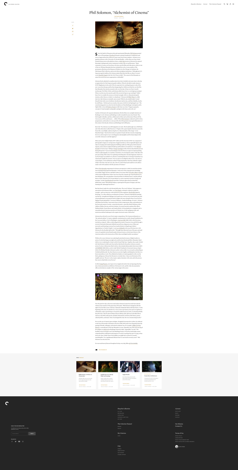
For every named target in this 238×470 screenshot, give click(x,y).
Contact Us (178, 426)
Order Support (121, 450)
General (120, 448)
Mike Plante (131, 97)
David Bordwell (109, 180)
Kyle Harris (123, 61)
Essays (176, 413)
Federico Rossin (112, 107)
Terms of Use (179, 433)
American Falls (121, 220)
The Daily (81, 357)
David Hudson (119, 16)
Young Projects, (103, 264)
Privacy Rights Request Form (182, 439)
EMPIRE (99, 248)
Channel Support (122, 454)
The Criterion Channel (215, 4)
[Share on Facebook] (72, 25)
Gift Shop (120, 419)
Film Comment (125, 119)
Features (177, 415)
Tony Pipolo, (118, 190)
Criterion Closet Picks (123, 417)
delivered (106, 329)
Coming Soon (121, 415)
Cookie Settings (179, 437)
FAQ (119, 446)
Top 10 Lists (178, 411)
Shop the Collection (196, 4)
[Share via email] (72, 31)
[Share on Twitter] (72, 28)
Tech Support (121, 452)
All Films (120, 411)
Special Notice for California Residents (184, 441)
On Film (80, 386)
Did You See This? (147, 374)
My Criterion (122, 433)
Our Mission (179, 424)
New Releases (121, 413)
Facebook (112, 55)
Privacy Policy (178, 435)
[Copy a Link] (72, 34)
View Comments (103, 349)
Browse (119, 426)
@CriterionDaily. (133, 343)
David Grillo (132, 192)
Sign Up (119, 428)
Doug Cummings (118, 148)
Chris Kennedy (102, 168)
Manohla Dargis (103, 75)
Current (205, 4)
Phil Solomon (133, 53)
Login (119, 435)
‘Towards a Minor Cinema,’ (136, 172)
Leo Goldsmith (120, 228)
